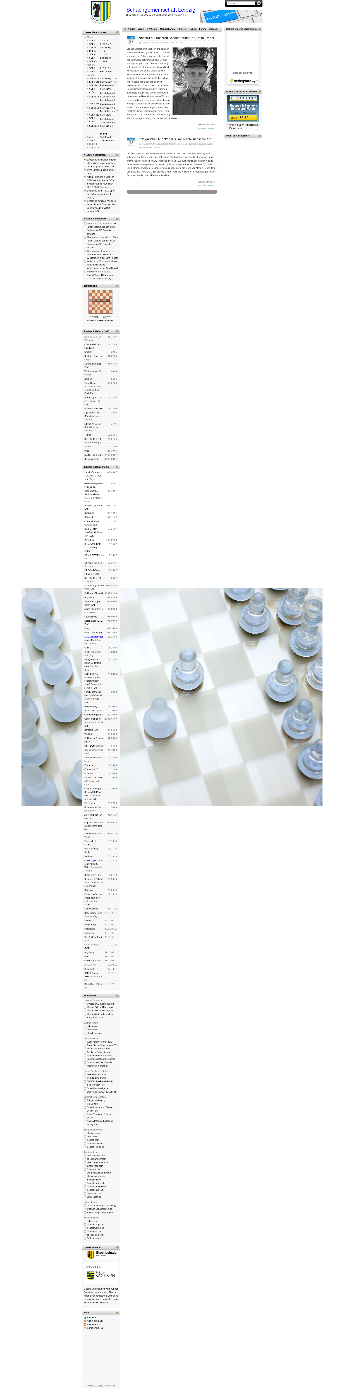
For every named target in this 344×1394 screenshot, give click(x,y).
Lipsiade (88, 412)
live (86, 404)
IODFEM (88, 652)
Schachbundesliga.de (97, 1088)
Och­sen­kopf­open (92, 719)
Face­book (108, 1121)
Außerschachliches (150, 43)
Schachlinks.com (95, 1190)
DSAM (87, 984)
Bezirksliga (105, 58)
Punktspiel (157, 144)
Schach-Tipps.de (95, 1224)
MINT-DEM (89, 746)
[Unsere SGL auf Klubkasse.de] (243, 108)
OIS (86, 750)
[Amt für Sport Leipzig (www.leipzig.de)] (101, 1258)
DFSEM (97, 439)
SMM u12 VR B (107, 108)
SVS (97, 390)
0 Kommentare (207, 128)
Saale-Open (90, 710)
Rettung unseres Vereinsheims (242, 29)
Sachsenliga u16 (108, 78)
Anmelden (92, 1317)
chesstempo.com (95, 1235)
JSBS (92, 487)
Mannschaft (147, 144)
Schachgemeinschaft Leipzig (160, 10)
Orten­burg (89, 765)
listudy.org (92, 1221)
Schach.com (93, 1140)
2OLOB (109, 1092)
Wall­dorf (88, 734)
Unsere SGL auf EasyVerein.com (101, 1386)
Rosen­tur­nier (90, 807)
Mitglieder (164, 43)
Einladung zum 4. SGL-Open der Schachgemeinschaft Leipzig (101, 194)
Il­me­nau (88, 920)
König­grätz (89, 969)
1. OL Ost (104, 40)
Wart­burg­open (91, 371)
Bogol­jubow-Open (93, 913)
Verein (141, 29)
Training (192, 29)
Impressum (144, 209)
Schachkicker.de (95, 1143)
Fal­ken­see (89, 933)
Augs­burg (89, 597)
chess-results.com (96, 1155)
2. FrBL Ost (105, 68)
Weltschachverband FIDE (99, 1042)
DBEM (87, 578)
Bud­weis (88, 459)
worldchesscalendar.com (99, 1173)
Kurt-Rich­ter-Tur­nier (94, 937)
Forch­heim (89, 803)
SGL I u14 (94, 96)
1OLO (101, 1092)
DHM (86, 965)
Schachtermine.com (96, 1186)
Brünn (87, 956)
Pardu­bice (89, 540)
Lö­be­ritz (88, 446)
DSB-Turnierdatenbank (98, 1162)
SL (115, 1092)
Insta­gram (92, 1124)
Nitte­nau (88, 773)
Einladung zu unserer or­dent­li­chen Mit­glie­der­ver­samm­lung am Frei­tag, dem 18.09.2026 (102, 163)
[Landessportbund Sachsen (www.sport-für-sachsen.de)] (101, 1284)
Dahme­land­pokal (92, 833)
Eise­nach (89, 841)
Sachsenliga (106, 47)
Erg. (91, 348)
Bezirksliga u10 (107, 119)
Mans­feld (88, 505)
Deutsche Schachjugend (99, 1052)
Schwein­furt (90, 364)
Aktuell (131, 29)
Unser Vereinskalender (238, 136)
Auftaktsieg (201, 144)
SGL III (92, 47)
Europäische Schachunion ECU (102, 1045)
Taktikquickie (90, 286)
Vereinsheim (202, 206)
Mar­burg (88, 856)
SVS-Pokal (105, 137)
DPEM (87, 570)
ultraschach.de (94, 1197)
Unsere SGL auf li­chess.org (100, 1004)
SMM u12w (105, 115)
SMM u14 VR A (107, 96)
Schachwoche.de (95, 1228)
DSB (99, 364)
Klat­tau (87, 455)
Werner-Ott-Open (92, 601)
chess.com (92, 1029)
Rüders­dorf (89, 517)
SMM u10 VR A (107, 122)
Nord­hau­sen (90, 621)
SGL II (92, 44)
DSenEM (88, 563)
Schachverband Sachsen (99, 1055)
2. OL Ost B (105, 44)
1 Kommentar (207, 185)
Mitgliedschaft (189, 206)
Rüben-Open (90, 397)
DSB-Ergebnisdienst (97, 1074)
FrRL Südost (106, 71)
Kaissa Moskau (94, 1121)
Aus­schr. (99, 505)
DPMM (103, 134)
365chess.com (94, 1238)
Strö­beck (88, 379)
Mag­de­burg (90, 924)
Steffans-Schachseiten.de (99, 1209)
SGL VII (93, 61)
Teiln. (87, 867)
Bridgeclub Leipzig (96, 1100)
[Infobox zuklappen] (117, 32)
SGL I (92, 40)
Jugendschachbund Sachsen (101, 1059)
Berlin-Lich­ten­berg (93, 632)
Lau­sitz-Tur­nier (91, 472)
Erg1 (86, 393)
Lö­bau (87, 616)
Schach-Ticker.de (95, 1147)
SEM (86, 973)
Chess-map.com (95, 1166)
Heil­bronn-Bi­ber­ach (94, 593)
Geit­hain (88, 706)
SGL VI (92, 58)
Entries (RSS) (93, 1324)
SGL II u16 (94, 82)
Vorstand (177, 206)
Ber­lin (87, 875)
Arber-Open (90, 609)
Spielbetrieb (190, 144)
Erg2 (92, 393)
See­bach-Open (91, 356)
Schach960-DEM (92, 544)
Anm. (87, 640)
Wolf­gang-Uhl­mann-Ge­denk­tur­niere (93, 663)
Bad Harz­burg (91, 848)
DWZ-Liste (152, 29)
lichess (91, 1117)
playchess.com (94, 1033)
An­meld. (94, 864)
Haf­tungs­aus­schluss (159, 209)
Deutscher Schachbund (98, 1048)
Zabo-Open (89, 757)
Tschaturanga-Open (94, 585)
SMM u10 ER (106, 126)
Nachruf (179, 43)
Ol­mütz (87, 647)
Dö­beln (88, 908)
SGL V (92, 54)
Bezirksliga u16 (107, 85)
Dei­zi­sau (88, 890)
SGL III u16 (94, 85)
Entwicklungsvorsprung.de (100, 1212)
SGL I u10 (94, 126)
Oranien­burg (90, 714)
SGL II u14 (94, 103)
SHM (86, 483)
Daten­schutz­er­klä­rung (179, 209)
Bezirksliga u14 (107, 93)
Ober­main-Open (92, 521)
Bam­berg (88, 730)
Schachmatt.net (94, 1231)
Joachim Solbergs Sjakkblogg (101, 1205)
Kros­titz (88, 352)
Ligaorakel (92, 1092)
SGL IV (92, 51)
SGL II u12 (94, 115)
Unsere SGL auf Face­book (100, 1007)
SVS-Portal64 (93, 1085)
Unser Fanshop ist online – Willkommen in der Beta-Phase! (102, 264)
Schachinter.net (94, 1180)
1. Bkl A (103, 61)
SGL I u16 (94, 78)
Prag (86, 451)
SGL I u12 (94, 108)
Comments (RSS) (95, 1328)
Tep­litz (87, 435)
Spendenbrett (131, 209)
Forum (202, 29)
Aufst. (109, 1081)
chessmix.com (94, 1193)
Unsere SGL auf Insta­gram (100, 1010)
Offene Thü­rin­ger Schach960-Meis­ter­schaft (93, 792)
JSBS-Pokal (106, 140)
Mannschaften (167, 29)
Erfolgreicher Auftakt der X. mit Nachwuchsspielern (175, 139)
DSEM (87, 439)
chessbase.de (94, 1133)
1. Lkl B (103, 51)
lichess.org (92, 1026)
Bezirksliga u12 (107, 104)
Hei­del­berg (89, 929)
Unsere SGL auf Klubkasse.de (241, 91)
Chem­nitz (89, 769)
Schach (180, 144)
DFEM (95, 555)
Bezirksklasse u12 (109, 111)
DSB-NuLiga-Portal (96, 1078)
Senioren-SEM (91, 879)
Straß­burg (89, 513)
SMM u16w (105, 89)
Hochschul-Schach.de (98, 1066)
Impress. (213, 29)
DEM (86, 337)
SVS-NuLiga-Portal (96, 1081)
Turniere (181, 29)
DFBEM (97, 578)
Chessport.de (93, 1169)
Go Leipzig (92, 1104)
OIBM (87, 960)
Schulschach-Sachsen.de (99, 1062)
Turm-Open (89, 383)
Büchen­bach (90, 408)
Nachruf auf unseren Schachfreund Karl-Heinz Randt (176, 38)
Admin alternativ (95, 1321)
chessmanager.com (96, 1159)
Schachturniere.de (96, 1183)
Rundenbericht (169, 144)
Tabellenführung (153, 147)
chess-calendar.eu (96, 1176)
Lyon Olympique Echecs (99, 1114)
